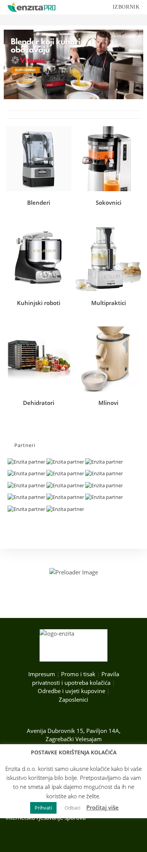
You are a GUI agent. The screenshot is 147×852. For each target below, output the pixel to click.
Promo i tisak (78, 674)
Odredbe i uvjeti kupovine (71, 691)
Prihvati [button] (43, 807)
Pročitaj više (102, 807)
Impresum (41, 674)
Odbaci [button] (72, 807)
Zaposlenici (73, 699)
